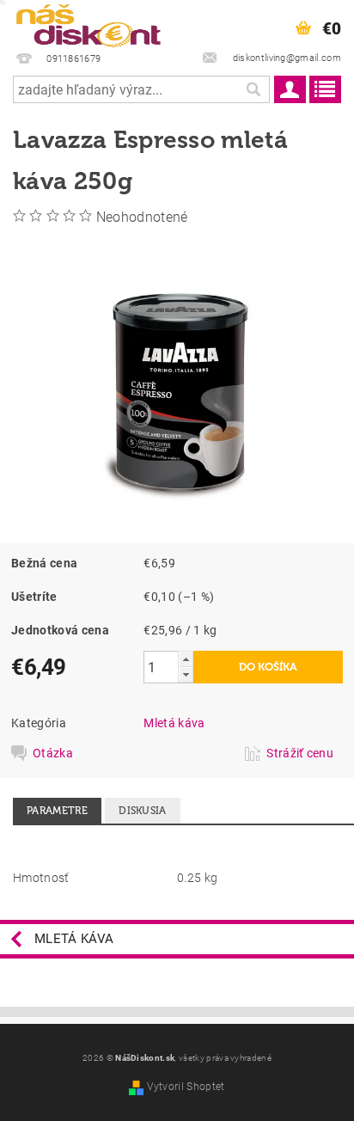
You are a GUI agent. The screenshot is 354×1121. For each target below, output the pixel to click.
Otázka (53, 753)
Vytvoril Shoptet (185, 1087)
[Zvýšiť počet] (185, 659)
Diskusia (143, 811)
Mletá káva (173, 723)
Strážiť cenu (299, 753)
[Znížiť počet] (185, 674)
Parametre (57, 811)
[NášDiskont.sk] (88, 22)
